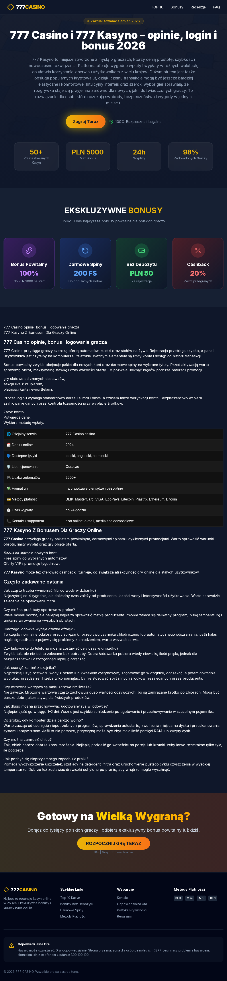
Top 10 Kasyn (70, 898)
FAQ (216, 7)
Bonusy (176, 7)
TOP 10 (157, 7)
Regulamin (124, 916)
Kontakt (122, 898)
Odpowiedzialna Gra (132, 904)
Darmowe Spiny (71, 910)
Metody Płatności (73, 916)
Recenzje (198, 7)
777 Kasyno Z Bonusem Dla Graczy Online (40, 332)
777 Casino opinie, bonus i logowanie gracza (41, 327)
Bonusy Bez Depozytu (76, 904)
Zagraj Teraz (85, 121)
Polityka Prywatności (132, 910)
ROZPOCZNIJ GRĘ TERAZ (113, 843)
